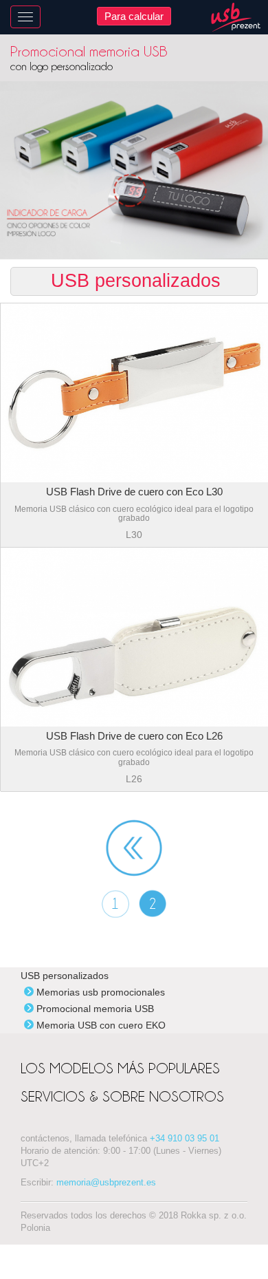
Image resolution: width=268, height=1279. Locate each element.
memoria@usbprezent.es (106, 1182)
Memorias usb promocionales (100, 992)
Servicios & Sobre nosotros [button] (122, 1096)
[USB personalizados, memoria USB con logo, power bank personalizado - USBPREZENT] (235, 17)
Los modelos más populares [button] (120, 1068)
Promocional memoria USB (95, 1008)
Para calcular (134, 16)
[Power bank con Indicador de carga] (134, 170)
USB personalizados (65, 975)
